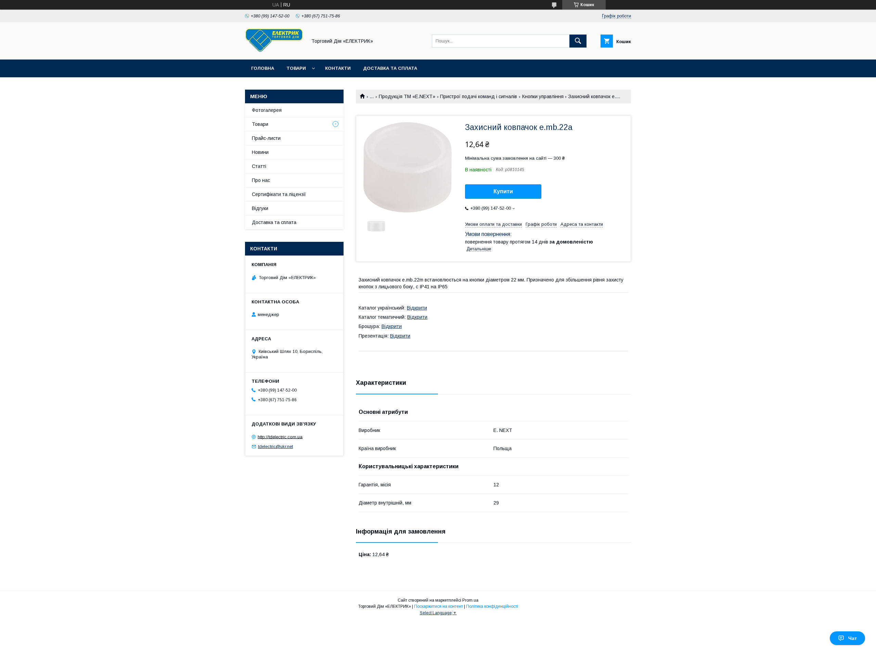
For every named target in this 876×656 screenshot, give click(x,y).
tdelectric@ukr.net (275, 446)
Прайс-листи (266, 138)
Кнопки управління (543, 96)
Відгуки (260, 208)
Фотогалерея (267, 110)
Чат (852, 638)
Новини (260, 152)
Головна (262, 68)
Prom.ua (470, 600)
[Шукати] (578, 41)
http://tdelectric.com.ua (280, 436)
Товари (296, 68)
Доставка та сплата (390, 68)
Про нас (261, 180)
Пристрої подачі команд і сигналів (478, 96)
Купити (503, 191)
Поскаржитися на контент (438, 606)
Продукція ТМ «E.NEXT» (407, 96)
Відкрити (417, 308)
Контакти (338, 68)
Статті (259, 166)
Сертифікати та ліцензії (279, 194)
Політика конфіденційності (492, 606)
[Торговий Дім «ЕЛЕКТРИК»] (274, 50)
